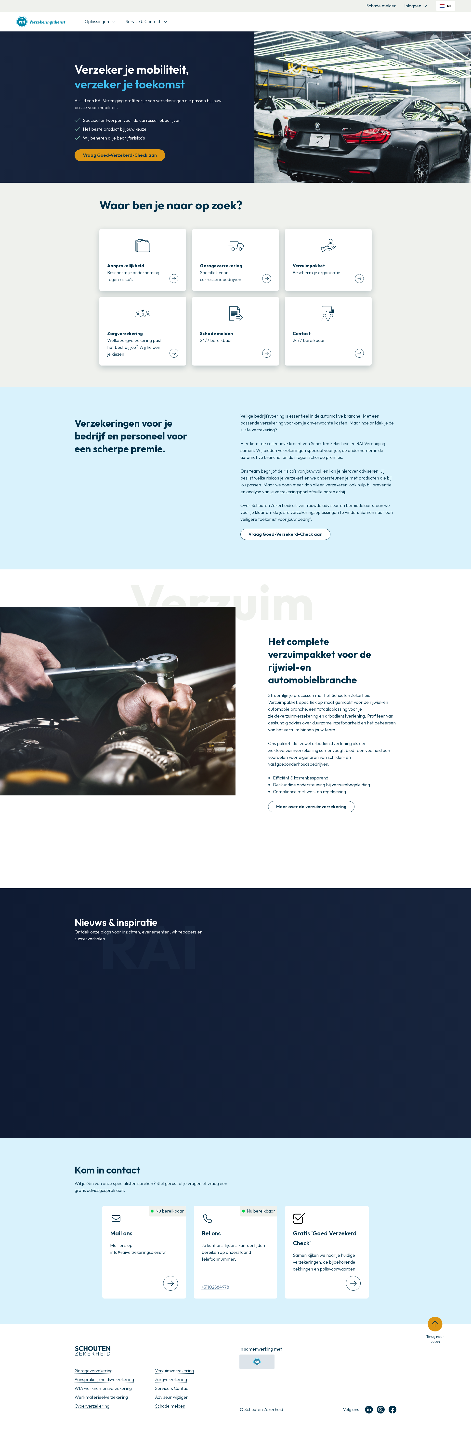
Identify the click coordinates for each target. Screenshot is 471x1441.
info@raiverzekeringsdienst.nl (139, 1252)
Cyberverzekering (92, 1406)
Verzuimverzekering (174, 1370)
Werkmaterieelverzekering (101, 1397)
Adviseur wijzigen (171, 1397)
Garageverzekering (94, 1370)
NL (449, 5)
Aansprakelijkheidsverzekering (104, 1379)
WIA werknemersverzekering (103, 1388)
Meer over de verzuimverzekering (311, 806)
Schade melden (381, 6)
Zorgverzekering (171, 1379)
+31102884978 (215, 1287)
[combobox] (445, 6)
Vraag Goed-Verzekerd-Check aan (120, 155)
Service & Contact (172, 1388)
